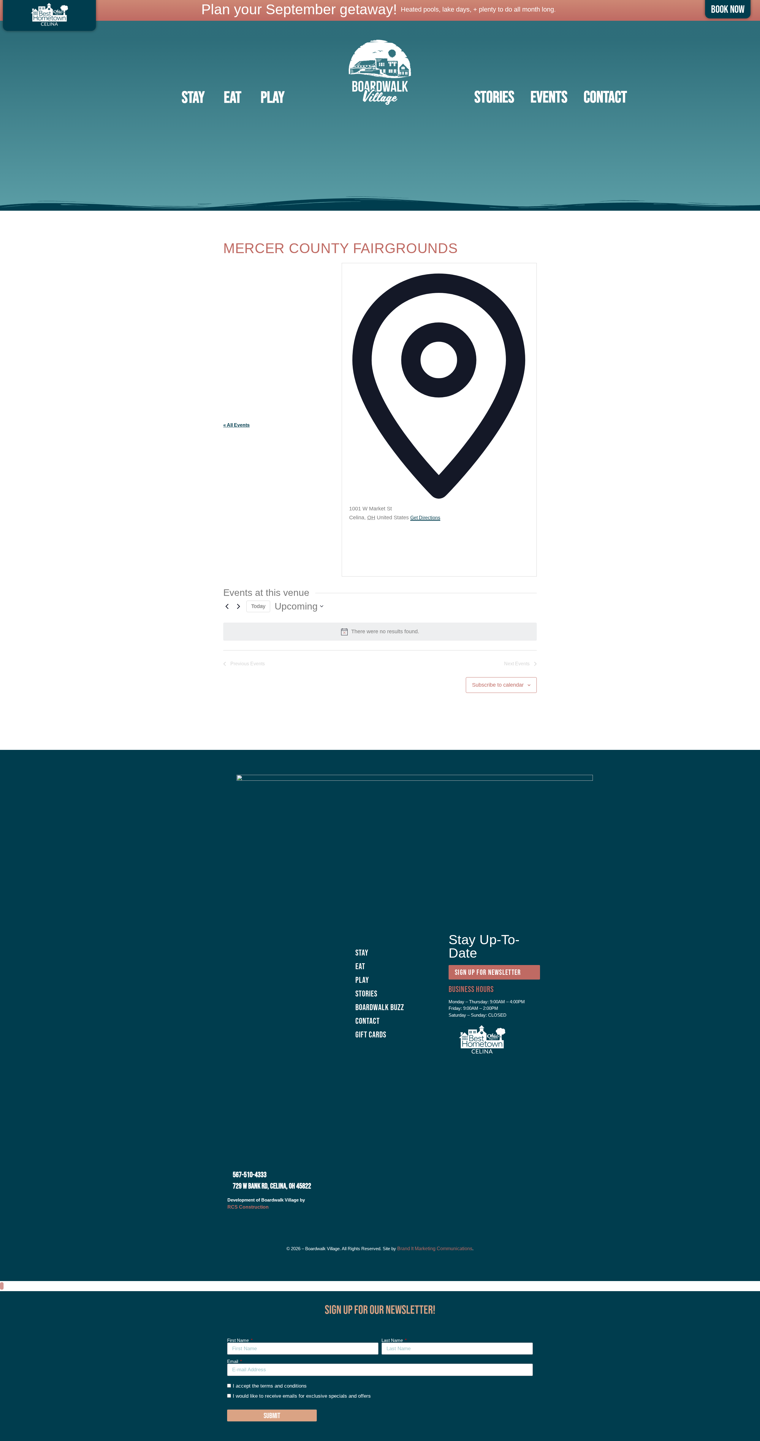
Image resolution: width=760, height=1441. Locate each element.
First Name (238, 1340)
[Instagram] (372, 1222)
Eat (232, 97)
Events (549, 97)
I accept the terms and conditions (270, 1386)
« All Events (236, 425)
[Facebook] (355, 1222)
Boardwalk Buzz (379, 1007)
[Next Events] (238, 606)
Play (272, 97)
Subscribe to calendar (498, 685)
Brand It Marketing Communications (434, 1248)
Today (258, 606)
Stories (366, 993)
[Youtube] (404, 1222)
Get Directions (425, 517)
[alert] (380, 632)
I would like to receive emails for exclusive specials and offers (302, 1396)
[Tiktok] (388, 1222)
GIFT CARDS (370, 1034)
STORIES (494, 97)
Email (233, 1361)
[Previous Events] (226, 606)
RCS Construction (248, 1207)
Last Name (392, 1340)
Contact (605, 97)
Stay (193, 97)
